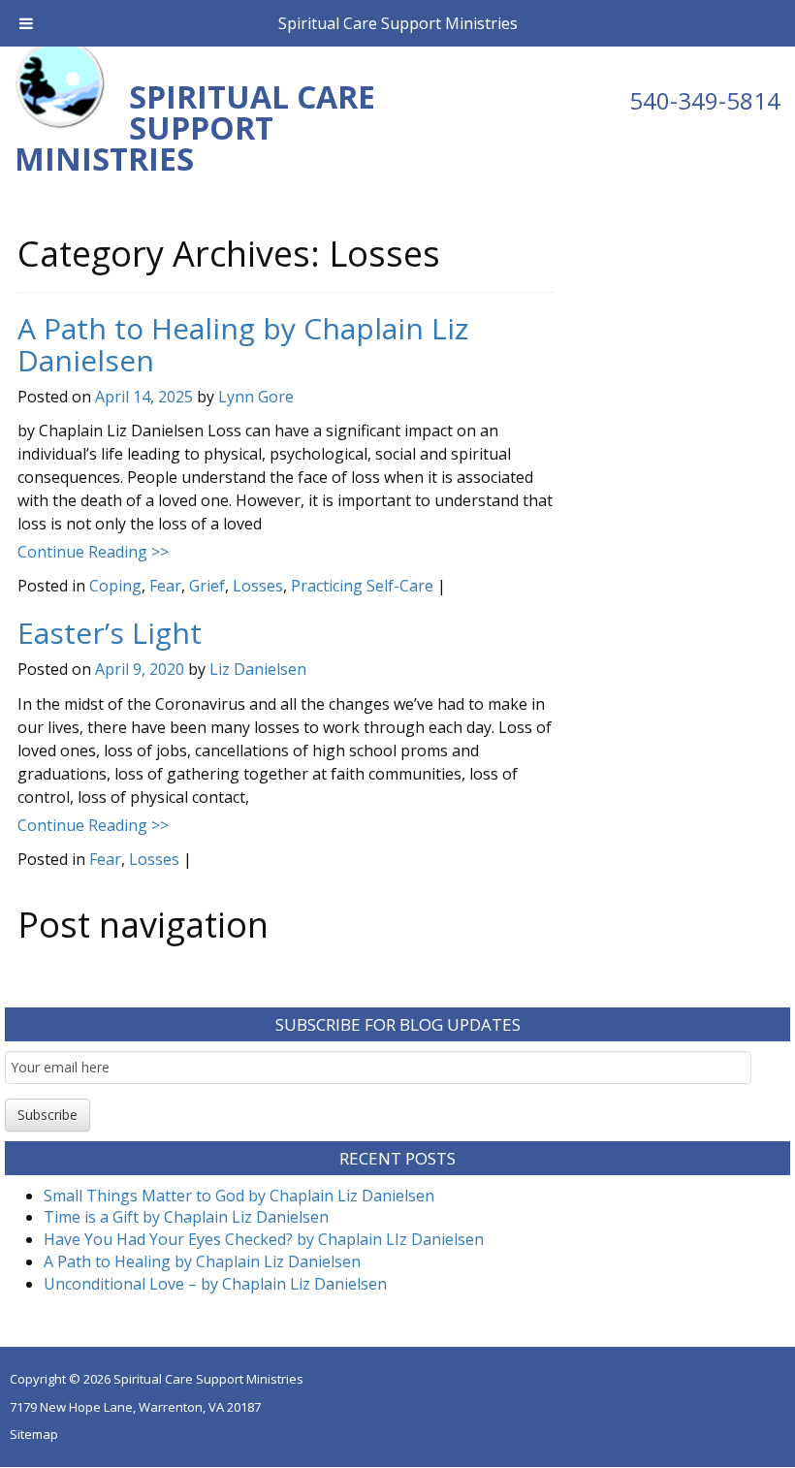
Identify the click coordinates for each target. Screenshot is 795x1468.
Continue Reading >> (93, 551)
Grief (207, 585)
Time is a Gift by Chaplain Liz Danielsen (186, 1217)
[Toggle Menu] (26, 23)
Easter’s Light (109, 633)
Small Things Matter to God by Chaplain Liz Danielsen (239, 1195)
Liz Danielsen (257, 669)
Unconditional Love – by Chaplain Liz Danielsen (215, 1283)
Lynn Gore (256, 396)
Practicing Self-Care (362, 585)
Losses (258, 585)
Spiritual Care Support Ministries (398, 23)
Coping (115, 585)
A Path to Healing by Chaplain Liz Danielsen (242, 344)
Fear (165, 585)
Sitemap (34, 1434)
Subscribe (47, 1114)
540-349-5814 (704, 100)
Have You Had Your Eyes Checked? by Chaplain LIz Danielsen (264, 1239)
